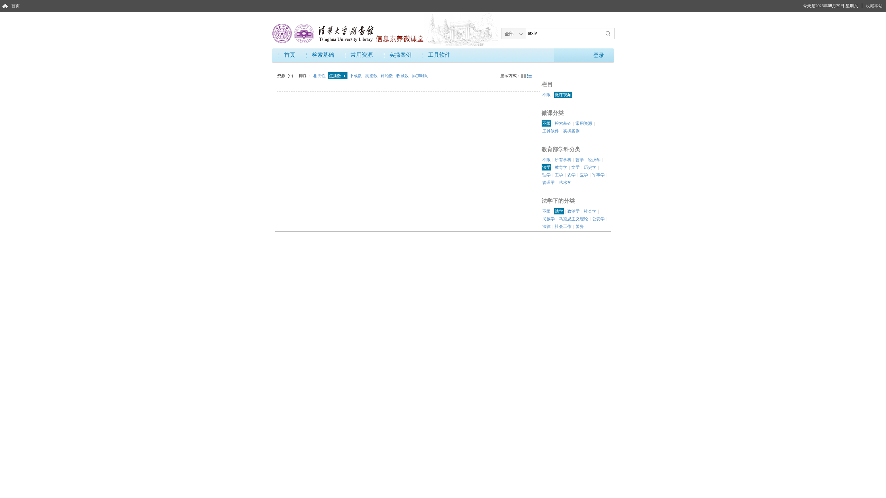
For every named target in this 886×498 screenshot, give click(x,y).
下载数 (356, 75)
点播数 (335, 75)
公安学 (598, 218)
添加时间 (420, 75)
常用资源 (362, 55)
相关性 (320, 75)
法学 (546, 167)
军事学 (598, 175)
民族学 (548, 218)
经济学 (594, 159)
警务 (580, 226)
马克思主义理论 (573, 218)
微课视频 (563, 94)
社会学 (590, 211)
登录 (598, 55)
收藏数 (403, 75)
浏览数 (372, 75)
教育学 (561, 167)
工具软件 (439, 55)
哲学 (580, 159)
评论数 (387, 75)
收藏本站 (874, 5)
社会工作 (563, 226)
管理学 (548, 182)
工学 (559, 175)
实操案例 (400, 55)
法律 (546, 226)
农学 (571, 175)
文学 (575, 167)
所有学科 (563, 159)
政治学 (573, 211)
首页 (15, 5)
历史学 (590, 167)
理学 (546, 175)
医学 (584, 175)
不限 (546, 94)
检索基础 (323, 55)
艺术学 (565, 182)
